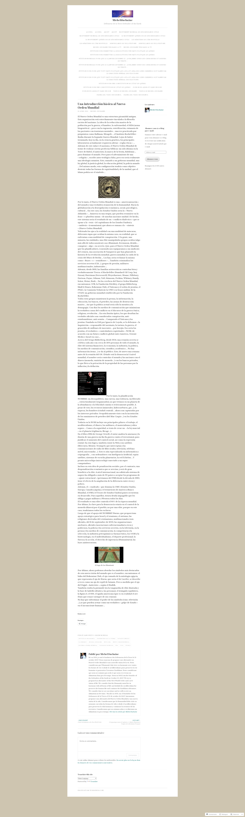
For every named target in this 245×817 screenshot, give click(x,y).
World (128, 645)
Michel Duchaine (97, 111)
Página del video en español (109, 95)
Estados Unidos (123, 638)
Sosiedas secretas (106, 645)
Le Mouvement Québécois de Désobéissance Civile (143, 36)
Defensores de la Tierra (106, 638)
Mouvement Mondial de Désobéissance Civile (139, 32)
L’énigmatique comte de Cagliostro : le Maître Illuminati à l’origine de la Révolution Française (124, 722)
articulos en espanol (86, 638)
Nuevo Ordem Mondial (98, 635)
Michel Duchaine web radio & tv (107, 47)
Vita (121, 645)
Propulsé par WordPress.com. (91, 790)
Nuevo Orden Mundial (121, 642)
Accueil (89, 32)
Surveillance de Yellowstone (123, 43)
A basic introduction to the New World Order (90, 721)
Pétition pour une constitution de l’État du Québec (122, 83)
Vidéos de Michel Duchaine (125, 91)
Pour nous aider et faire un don (147, 87)
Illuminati (82, 642)
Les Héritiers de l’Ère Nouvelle (146, 39)
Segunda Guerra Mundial (87, 645)
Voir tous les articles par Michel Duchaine (123, 712)
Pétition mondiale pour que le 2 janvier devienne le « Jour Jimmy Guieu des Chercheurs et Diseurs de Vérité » (122, 60)
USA (116, 645)
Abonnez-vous (152, 159)
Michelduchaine (123, 20)
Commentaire (132, 755)
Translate (94, 781)
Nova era (107, 642)
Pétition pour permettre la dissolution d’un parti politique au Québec (122, 51)
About (106, 32)
